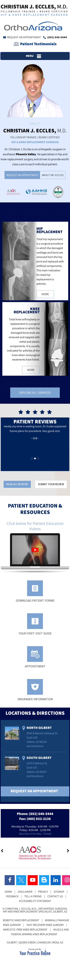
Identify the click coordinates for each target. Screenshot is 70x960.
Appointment (35, 666)
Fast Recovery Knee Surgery (45, 925)
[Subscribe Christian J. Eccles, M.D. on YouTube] (33, 880)
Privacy (43, 892)
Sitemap (59, 892)
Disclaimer (25, 892)
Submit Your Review (51, 484)
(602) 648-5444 (57, 37)
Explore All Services (35, 393)
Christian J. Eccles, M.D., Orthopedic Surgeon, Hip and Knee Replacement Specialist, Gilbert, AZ (35, 910)
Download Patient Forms (35, 600)
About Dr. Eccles (53, 175)
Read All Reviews (17, 484)
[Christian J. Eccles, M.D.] (34, 10)
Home (8, 892)
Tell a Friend (33, 896)
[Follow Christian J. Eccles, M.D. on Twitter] (21, 880)
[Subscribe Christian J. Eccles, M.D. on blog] (44, 880)
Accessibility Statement (35, 901)
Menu (30, 56)
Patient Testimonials (38, 43)
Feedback (12, 896)
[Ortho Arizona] (32, 25)
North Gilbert (39, 727)
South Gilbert (39, 757)
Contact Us (55, 896)
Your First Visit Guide (35, 633)
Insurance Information (35, 699)
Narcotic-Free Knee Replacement (25, 929)
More (45, 294)
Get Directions (35, 746)
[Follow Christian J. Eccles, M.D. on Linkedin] (56, 880)
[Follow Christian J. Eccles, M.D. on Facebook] (10, 880)
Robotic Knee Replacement (21, 920)
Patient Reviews (35, 421)
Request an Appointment (24, 37)
